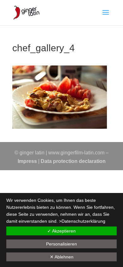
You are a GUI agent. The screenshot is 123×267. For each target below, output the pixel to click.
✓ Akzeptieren (61, 230)
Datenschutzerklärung (83, 221)
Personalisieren (61, 243)
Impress (27, 161)
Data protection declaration (73, 161)
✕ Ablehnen (61, 256)
